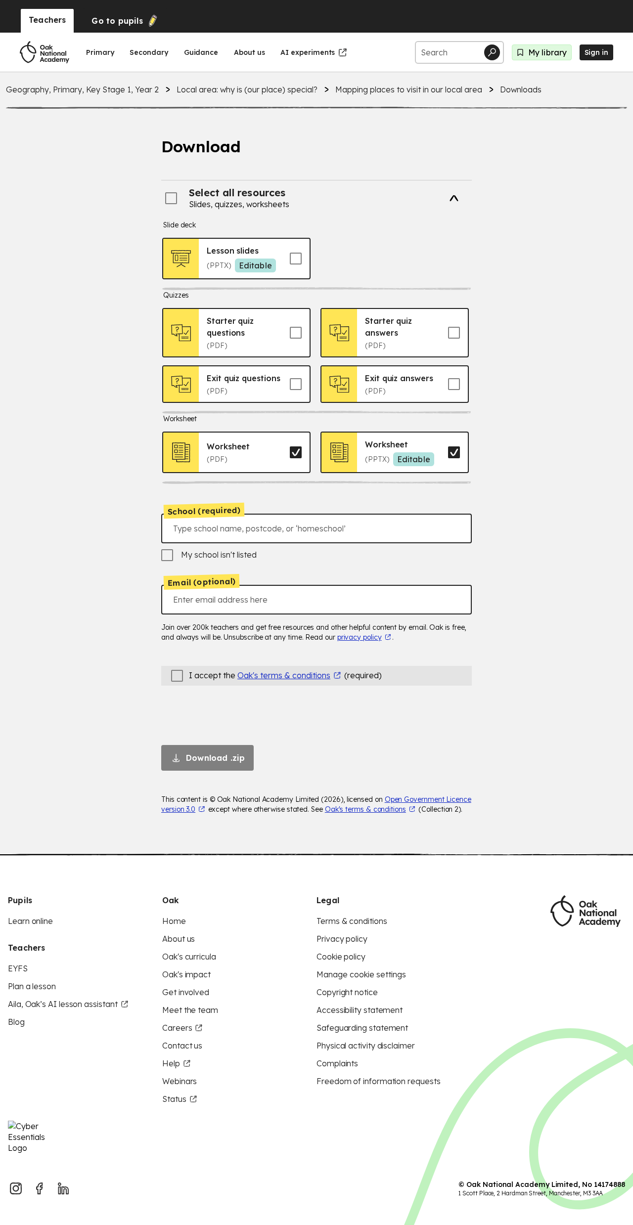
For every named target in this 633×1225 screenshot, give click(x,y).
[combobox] (316, 528)
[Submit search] (492, 52)
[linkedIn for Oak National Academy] (63, 1188)
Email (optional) (201, 582)
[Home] (44, 52)
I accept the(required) (285, 675)
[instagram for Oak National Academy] (16, 1188)
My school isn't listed (219, 555)
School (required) (204, 511)
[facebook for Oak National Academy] (39, 1188)
